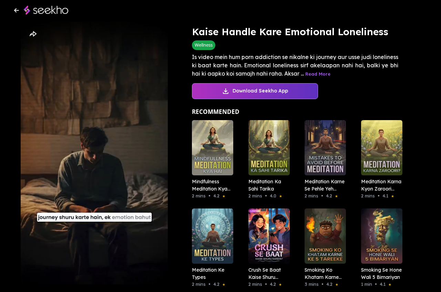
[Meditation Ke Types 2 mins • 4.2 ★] (210, 236)
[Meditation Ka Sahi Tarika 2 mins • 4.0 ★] (267, 147)
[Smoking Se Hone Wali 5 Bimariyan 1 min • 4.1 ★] (379, 236)
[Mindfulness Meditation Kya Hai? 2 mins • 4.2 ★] (210, 147)
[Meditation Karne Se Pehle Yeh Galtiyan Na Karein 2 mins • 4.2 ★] (323, 147)
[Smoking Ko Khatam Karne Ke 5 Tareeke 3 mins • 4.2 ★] (323, 236)
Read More (317, 74)
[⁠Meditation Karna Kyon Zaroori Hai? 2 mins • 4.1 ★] (379, 147)
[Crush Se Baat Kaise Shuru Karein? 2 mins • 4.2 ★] (267, 236)
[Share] (33, 34)
